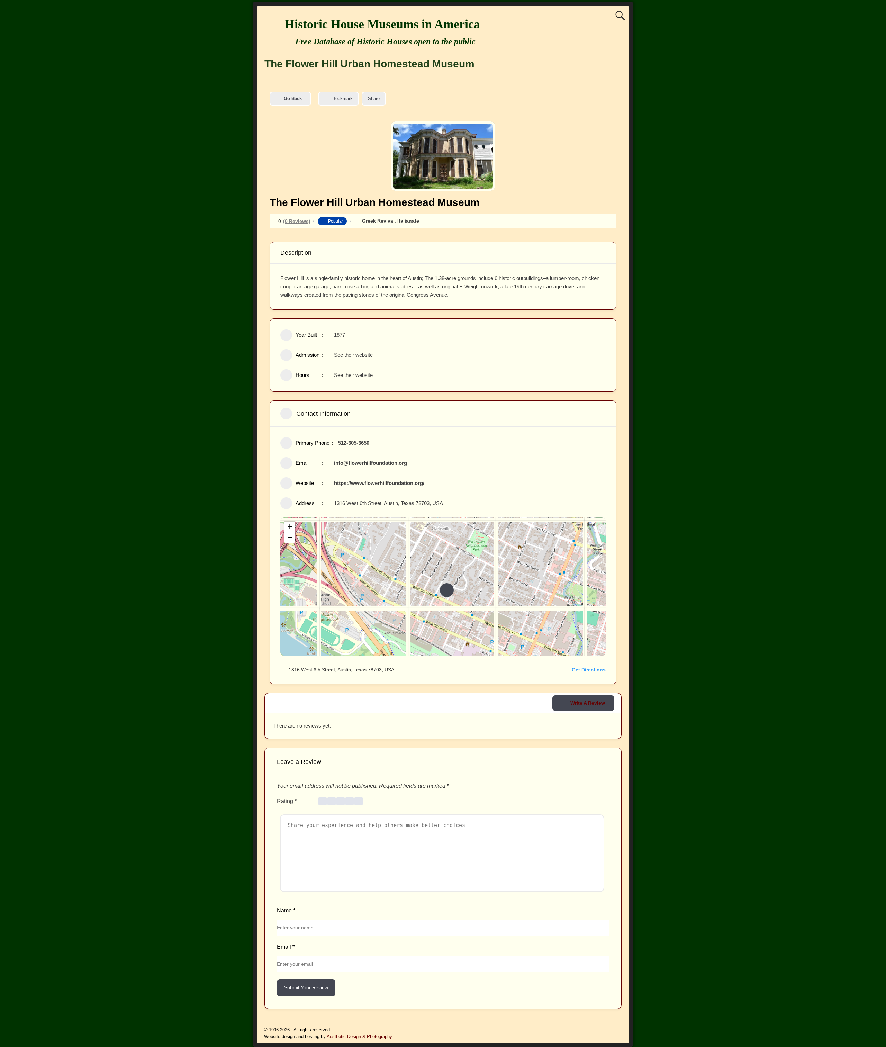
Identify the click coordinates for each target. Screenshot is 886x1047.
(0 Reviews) (296, 221)
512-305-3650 (353, 443)
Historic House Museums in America (382, 24)
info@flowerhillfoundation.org (370, 463)
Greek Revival (378, 221)
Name (286, 910)
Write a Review (587, 703)
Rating (287, 801)
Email (286, 947)
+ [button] (290, 526)
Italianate (408, 221)
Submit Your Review (306, 987)
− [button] (290, 537)
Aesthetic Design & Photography (359, 1036)
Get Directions (589, 670)
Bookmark (342, 98)
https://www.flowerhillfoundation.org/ (379, 483)
